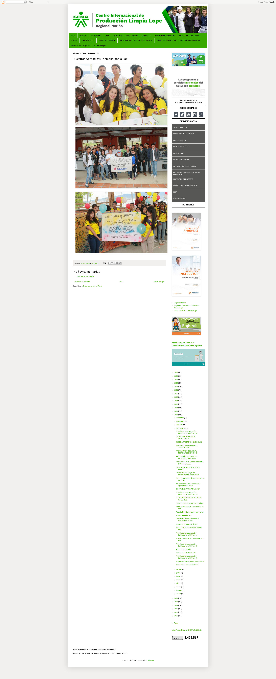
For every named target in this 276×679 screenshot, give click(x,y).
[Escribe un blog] (112, 263)
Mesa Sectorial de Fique (166, 40)
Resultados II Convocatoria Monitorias (190, 512)
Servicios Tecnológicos (80, 45)
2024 (176, 380)
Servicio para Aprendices (164, 35)
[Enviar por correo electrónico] (109, 263)
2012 (176, 602)
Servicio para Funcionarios (189, 35)
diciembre (180, 418)
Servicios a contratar (107, 40)
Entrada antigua (159, 282)
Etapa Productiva (180, 303)
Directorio (146, 35)
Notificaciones (132, 35)
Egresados (117, 35)
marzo (178, 587)
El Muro (74, 40)
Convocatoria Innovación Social (187, 565)
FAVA (107, 35)
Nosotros (83, 35)
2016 (176, 408)
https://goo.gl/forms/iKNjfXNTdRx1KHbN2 (187, 630)
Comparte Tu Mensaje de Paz (187, 524)
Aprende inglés (100, 45)
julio (178, 573)
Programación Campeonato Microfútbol (190, 562)
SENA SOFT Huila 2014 (184, 515)
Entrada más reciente (82, 282)
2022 (176, 387)
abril (178, 583)
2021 (176, 390)
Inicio (73, 35)
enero (178, 594)
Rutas (176, 623)
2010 (176, 609)
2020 (176, 394)
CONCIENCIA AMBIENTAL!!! (186, 553)
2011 (176, 605)
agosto (179, 569)
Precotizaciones (88, 40)
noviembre (180, 421)
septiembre (180, 428)
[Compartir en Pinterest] (120, 263)
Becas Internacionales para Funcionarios (136, 40)
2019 (176, 397)
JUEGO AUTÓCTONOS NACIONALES (189, 442)
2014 (176, 415)
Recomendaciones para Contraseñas (189, 503)
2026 (176, 372)
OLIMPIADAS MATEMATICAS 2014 (188, 489)
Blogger (151, 660)
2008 (176, 616)
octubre (179, 425)
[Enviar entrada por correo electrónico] (104, 263)
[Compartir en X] (114, 263)
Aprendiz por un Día (183, 549)
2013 (176, 598)
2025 (176, 376)
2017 (176, 404)
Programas (96, 35)
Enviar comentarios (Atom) (92, 286)
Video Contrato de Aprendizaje (185, 311)
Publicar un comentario (85, 277)
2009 (176, 612)
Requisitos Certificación (190, 40)
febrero (179, 590)
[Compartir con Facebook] (117, 263)
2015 (176, 411)
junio (178, 576)
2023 (176, 383)
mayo (178, 580)
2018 (176, 401)
